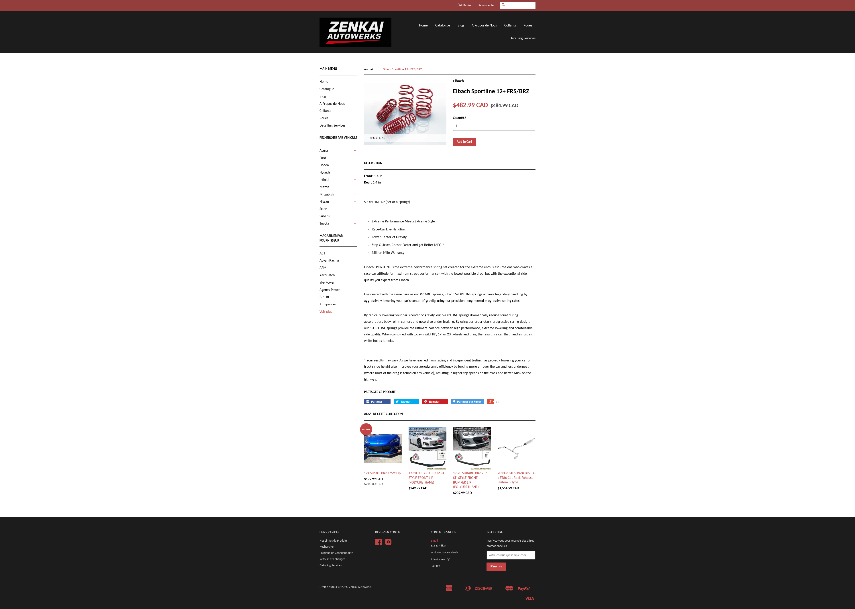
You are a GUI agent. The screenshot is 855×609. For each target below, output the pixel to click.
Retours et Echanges (332, 559)
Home (423, 25)
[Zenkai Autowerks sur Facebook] (378, 543)
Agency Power (330, 290)
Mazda (324, 187)
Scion (323, 209)
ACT (322, 253)
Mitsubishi (327, 194)
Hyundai (325, 172)
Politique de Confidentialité (336, 553)
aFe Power (327, 282)
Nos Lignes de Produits (333, 540)
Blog (461, 25)
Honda (324, 165)
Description (373, 163)
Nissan (324, 202)
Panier (467, 5)
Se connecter (486, 5)
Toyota (324, 224)
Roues (527, 25)
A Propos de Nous (484, 25)
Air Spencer (328, 304)
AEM (323, 268)
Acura (324, 151)
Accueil (368, 69)
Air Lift (324, 297)
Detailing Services (522, 38)
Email (434, 540)
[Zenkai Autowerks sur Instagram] (388, 543)
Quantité (459, 118)
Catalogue (442, 25)
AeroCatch (327, 275)
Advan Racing (329, 260)
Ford (323, 158)
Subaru (325, 216)
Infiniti (324, 180)
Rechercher (327, 546)
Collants (510, 25)
